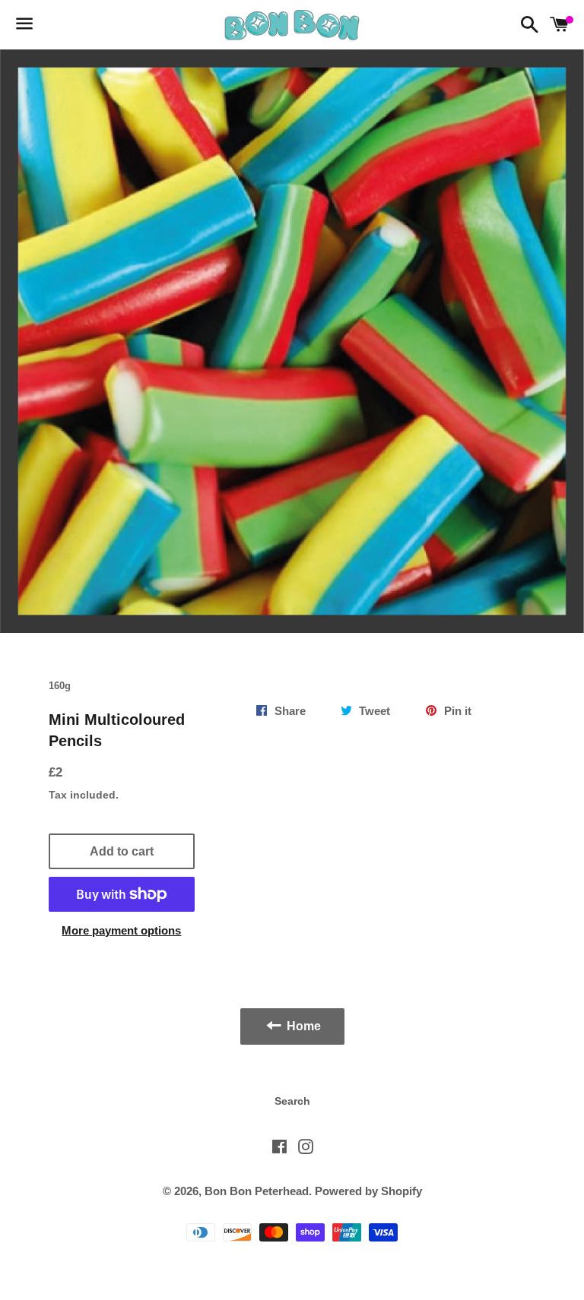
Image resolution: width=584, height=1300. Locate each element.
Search (292, 1101)
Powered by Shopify (368, 1191)
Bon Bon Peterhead (257, 1191)
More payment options (121, 930)
